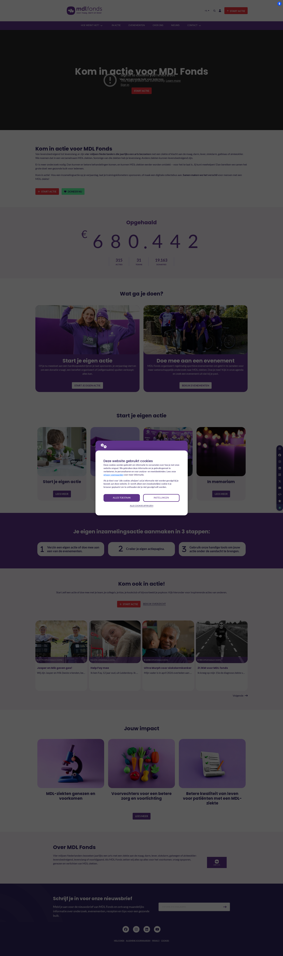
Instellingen (161, 497)
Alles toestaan (122, 497)
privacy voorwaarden (113, 474)
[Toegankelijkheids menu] (279, 4)
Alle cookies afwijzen (141, 506)
